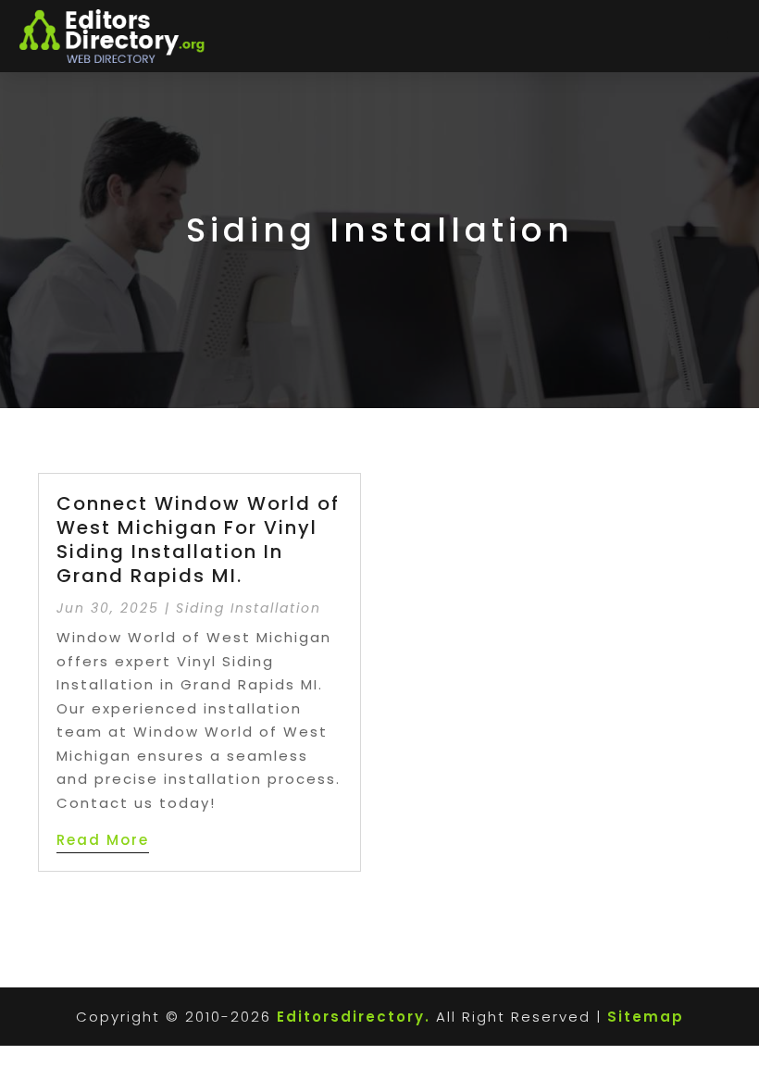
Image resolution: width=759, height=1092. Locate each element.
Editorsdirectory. (353, 1016)
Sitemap (645, 1016)
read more (102, 840)
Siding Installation (248, 608)
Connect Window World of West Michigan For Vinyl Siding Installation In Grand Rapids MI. (198, 539)
